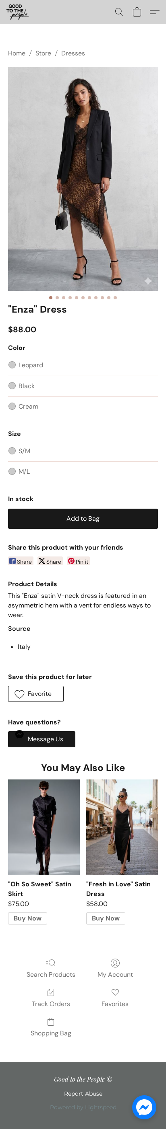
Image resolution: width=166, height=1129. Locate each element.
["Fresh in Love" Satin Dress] (122, 827)
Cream (28, 406)
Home (16, 53)
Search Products (51, 974)
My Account (115, 974)
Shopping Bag (51, 1033)
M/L (24, 471)
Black (27, 386)
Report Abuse (83, 1093)
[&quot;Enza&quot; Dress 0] (83, 179)
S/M (24, 451)
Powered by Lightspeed (83, 1107)
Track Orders (51, 1004)
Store (43, 53)
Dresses (73, 53)
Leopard (31, 365)
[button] (17, 12)
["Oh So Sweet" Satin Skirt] (44, 827)
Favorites (115, 1004)
